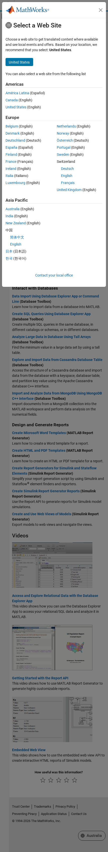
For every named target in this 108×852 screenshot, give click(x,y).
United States (16, 107)
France (11, 162)
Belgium (12, 126)
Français (68, 183)
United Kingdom (69, 190)
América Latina (17, 93)
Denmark (13, 133)
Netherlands (66, 126)
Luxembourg (15, 183)
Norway (63, 133)
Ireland (11, 169)
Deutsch (67, 169)
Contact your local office (54, 275)
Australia (13, 209)
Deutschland (15, 140)
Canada (12, 100)
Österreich (65, 140)
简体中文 (17, 237)
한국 (9, 258)
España (11, 147)
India (9, 216)
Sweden (63, 155)
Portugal (63, 147)
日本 (9, 251)
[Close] (100, 10)
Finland (11, 155)
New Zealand (16, 223)
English (66, 176)
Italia (9, 176)
